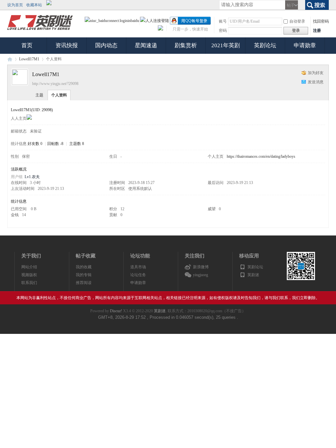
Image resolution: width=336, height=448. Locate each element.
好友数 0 (35, 143)
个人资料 (59, 95)
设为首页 (15, 5)
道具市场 (138, 267)
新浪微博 (201, 267)
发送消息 (316, 82)
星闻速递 (146, 45)
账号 (223, 21)
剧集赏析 (186, 45)
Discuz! (116, 311)
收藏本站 (34, 5)
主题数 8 (76, 143)
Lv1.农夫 (32, 176)
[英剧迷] (40, 30)
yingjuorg (200, 275)
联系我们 (29, 282)
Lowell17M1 (29, 59)
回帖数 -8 (55, 143)
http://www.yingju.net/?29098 (55, 83)
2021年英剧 (225, 45)
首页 (26, 45)
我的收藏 (84, 267)
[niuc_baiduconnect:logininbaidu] (112, 20)
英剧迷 (9, 59)
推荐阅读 (84, 282)
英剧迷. (160, 311)
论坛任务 (138, 275)
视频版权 (29, 275)
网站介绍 (29, 267)
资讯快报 (66, 45)
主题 (39, 95)
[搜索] (317, 4)
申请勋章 (305, 45)
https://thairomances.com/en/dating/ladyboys (261, 156)
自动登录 (297, 21)
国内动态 (106, 45)
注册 (317, 30)
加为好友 (316, 73)
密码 (223, 30)
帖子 (291, 5)
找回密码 (321, 21)
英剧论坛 (265, 45)
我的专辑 (84, 275)
